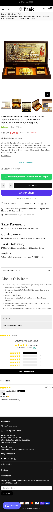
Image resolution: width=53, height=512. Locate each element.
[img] (5, 388)
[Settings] (44, 9)
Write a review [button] (26, 371)
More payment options (26, 198)
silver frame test (14, 14)
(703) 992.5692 (27, 2)
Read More (6, 156)
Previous (3, 60)
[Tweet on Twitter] (35, 204)
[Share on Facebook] (31, 204)
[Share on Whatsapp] (46, 204)
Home (3, 14)
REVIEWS (7, 318)
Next (50, 60)
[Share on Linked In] (42, 204)
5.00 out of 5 (33, 345)
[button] (5, 335)
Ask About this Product (10, 169)
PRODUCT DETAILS (11, 270)
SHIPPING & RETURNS (12, 325)
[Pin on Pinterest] (39, 204)
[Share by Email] (50, 204)
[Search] (7, 9)
